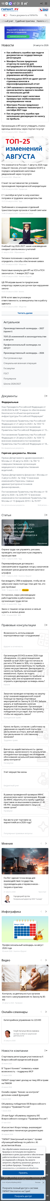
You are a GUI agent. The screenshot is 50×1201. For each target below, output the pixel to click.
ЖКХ (19, 615)
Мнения (7, 843)
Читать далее (25, 313)
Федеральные (10, 402)
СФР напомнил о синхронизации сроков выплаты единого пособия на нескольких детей (25, 90)
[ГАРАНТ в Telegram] (14, 3)
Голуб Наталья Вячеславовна (26, 1031)
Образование (19, 252)
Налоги (7, 684)
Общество (22, 132)
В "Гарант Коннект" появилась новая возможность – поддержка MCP (20, 1070)
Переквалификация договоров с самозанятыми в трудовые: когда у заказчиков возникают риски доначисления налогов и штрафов (25, 568)
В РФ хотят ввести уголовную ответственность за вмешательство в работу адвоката (24, 300)
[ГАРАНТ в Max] (10, 3)
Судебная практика (25, 21)
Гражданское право (12, 717)
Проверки (8, 811)
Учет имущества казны (15, 772)
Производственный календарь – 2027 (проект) (24, 330)
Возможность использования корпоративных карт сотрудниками (21, 634)
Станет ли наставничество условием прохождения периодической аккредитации (24, 185)
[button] (41, 3)
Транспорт (42, 892)
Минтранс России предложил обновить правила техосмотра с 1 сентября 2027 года (25, 107)
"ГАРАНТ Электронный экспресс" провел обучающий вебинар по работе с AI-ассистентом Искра (22, 1142)
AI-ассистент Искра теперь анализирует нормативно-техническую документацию (22, 1129)
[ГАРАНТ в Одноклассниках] (22, 3)
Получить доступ (23, 1196)
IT (20, 590)
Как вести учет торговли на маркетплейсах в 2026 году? (18, 821)
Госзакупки (9, 368)
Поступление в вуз (13, 358)
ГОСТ (6, 373)
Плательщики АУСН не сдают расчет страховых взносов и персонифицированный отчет (26, 81)
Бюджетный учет (11, 785)
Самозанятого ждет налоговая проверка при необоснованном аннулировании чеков (23, 99)
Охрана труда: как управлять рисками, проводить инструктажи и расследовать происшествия (22, 552)
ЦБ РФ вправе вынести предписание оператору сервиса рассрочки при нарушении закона (25, 285)
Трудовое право (11, 740)
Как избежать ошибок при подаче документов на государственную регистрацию (25, 55)
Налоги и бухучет (25, 276)
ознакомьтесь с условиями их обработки (20, 1168)
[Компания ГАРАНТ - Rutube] (25, 3)
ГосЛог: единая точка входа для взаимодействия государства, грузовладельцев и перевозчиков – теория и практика (21, 883)
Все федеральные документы (13, 448)
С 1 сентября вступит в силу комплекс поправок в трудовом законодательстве (22, 197)
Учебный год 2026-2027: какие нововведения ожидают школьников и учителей (24, 248)
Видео (6, 960)
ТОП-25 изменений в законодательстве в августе (25, 338)
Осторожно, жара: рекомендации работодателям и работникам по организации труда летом (18, 597)
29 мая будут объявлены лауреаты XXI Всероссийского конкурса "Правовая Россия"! (25, 1117)
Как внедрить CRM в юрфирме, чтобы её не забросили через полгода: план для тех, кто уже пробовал (23, 583)
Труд (20, 201)
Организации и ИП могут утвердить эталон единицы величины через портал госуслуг (23, 127)
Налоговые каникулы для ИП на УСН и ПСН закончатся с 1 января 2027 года (23, 272)
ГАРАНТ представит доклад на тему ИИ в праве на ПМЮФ (25, 1082)
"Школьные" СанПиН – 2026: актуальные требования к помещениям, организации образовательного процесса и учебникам (20, 531)
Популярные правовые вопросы (18, 833)
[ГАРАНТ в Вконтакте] (3, 3)
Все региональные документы (13, 505)
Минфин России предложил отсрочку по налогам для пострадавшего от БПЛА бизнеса (24, 64)
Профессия (23, 189)
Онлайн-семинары (15, 1012)
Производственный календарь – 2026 (24, 353)
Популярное (10, 378)
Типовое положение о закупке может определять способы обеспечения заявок (23, 260)
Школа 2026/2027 (12, 383)
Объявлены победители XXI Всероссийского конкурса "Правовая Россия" (24, 1105)
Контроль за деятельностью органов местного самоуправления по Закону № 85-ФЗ (24, 996)
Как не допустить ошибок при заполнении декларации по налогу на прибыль (26, 116)
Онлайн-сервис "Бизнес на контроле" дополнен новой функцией (20, 1093)
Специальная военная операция (20, 363)
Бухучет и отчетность (13, 646)
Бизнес (21, 292)
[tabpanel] (25, 85)
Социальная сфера (26, 213)
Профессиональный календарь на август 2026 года (22, 946)
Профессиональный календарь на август (22, 346)
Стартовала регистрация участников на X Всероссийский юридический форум (22, 1058)
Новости (8, 45)
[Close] (43, 1182)
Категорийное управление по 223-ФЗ (22, 1020)
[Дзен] (6, 3)
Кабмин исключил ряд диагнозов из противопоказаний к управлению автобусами (25, 72)
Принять (23, 1172)
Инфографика (11, 911)
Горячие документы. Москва (19, 453)
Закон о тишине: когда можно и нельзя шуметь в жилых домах (21, 610)
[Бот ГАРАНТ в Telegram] (18, 3)
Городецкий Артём (21, 896)
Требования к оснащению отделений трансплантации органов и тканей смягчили (24, 209)
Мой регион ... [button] (43, 505)
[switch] (5, 15)
